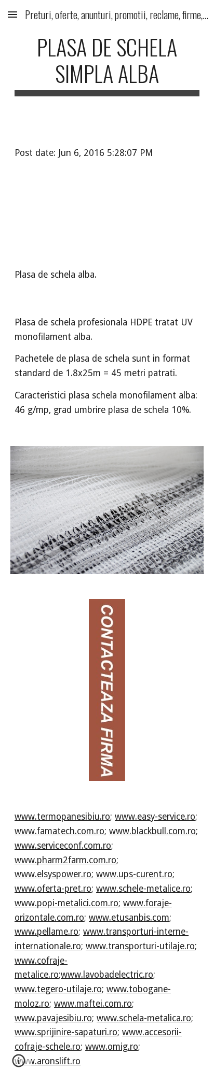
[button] (12, 14)
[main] (107, 65)
